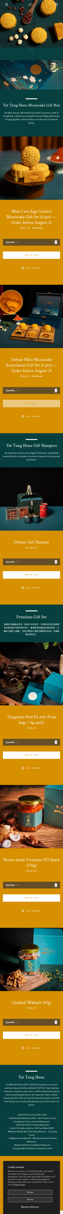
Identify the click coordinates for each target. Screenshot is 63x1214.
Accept (30, 1192)
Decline (30, 1199)
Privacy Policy (19, 1185)
